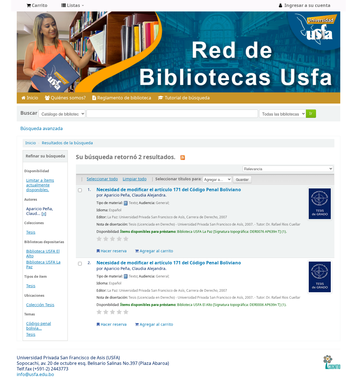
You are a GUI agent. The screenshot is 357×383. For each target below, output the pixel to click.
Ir (310, 113)
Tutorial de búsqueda (187, 98)
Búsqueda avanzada (41, 128)
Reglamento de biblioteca (123, 98)
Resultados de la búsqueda (67, 143)
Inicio (32, 98)
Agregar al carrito (156, 251)
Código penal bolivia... (38, 326)
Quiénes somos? (68, 98)
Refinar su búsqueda (45, 156)
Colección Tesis (40, 305)
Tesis (30, 232)
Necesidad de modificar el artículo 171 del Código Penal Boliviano (169, 189)
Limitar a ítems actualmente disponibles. (40, 185)
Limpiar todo (134, 179)
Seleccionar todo (102, 179)
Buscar (28, 113)
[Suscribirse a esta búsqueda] (183, 157)
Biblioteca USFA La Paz (43, 264)
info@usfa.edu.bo (35, 374)
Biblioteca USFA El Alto (43, 253)
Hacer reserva (113, 251)
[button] (37, 5)
